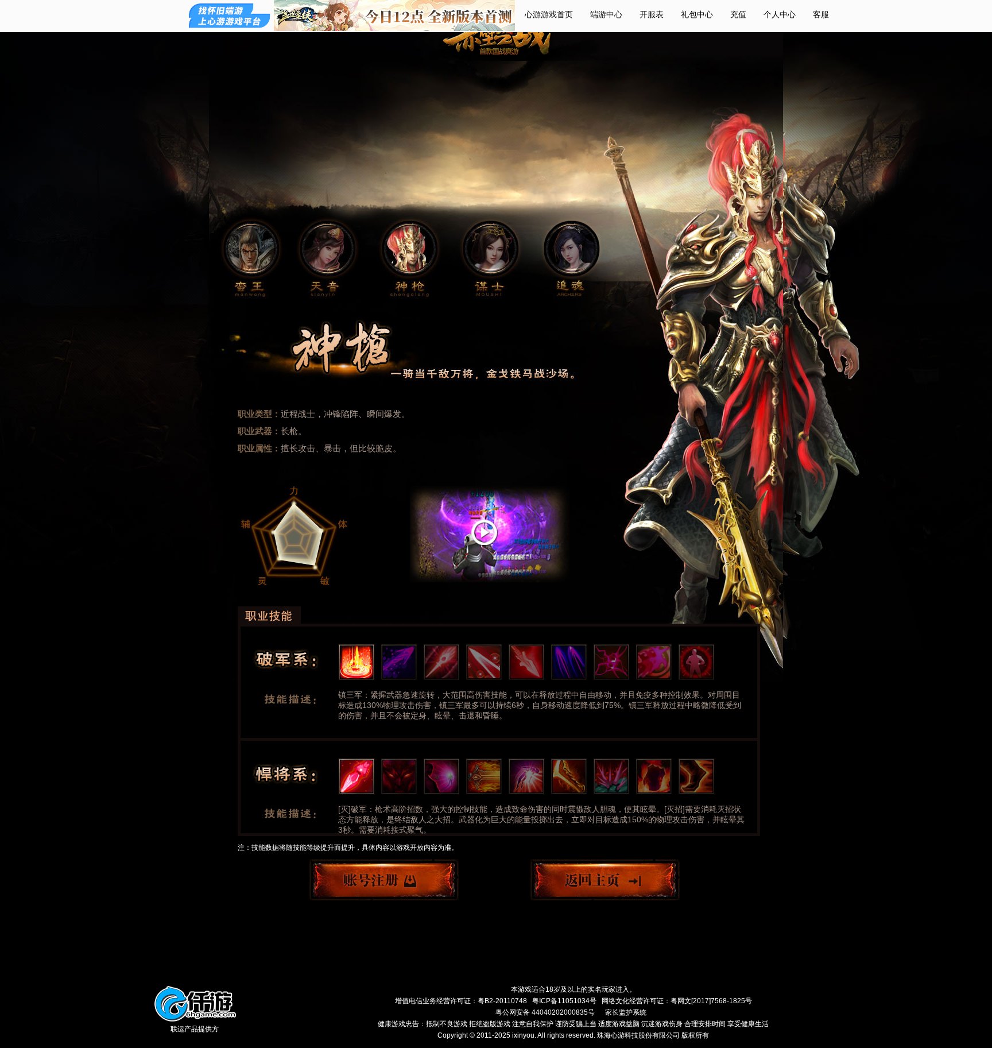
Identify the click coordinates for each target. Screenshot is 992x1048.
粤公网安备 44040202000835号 (545, 1012)
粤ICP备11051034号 (564, 1001)
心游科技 (297, 1010)
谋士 (490, 249)
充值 (738, 14)
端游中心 (606, 14)
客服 (821, 14)
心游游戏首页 (549, 14)
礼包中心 (697, 14)
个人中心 (780, 14)
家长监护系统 (625, 1012)
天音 (327, 249)
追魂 (568, 249)
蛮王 (250, 249)
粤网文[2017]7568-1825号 (711, 1001)
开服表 (652, 14)
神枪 (409, 249)
